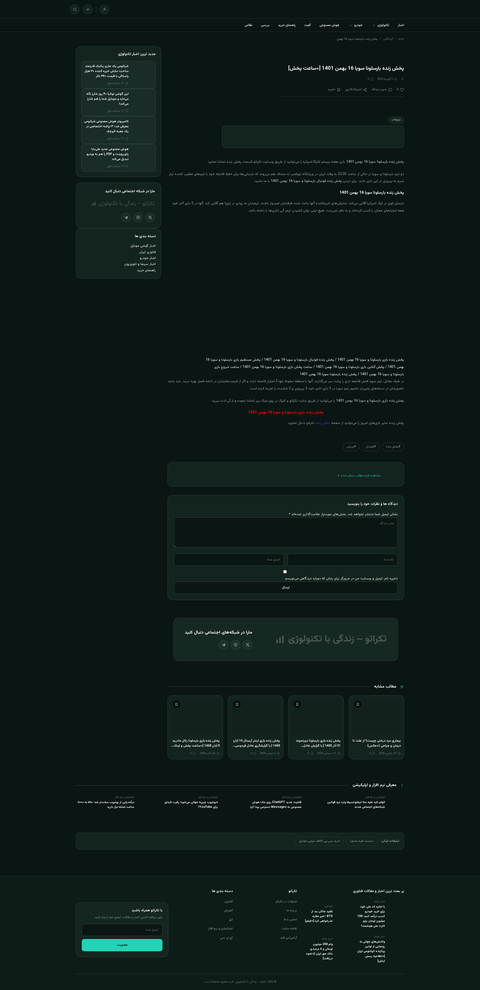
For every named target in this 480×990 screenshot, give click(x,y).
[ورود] (104, 9)
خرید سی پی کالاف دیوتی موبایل (319, 841)
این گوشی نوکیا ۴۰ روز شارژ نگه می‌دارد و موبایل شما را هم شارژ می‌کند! (107, 98)
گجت (307, 25)
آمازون (228, 901)
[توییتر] (247, 645)
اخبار (401, 25)
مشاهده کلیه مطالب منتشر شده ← (359, 475)
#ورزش (351, 446)
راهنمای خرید (287, 25)
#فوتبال (371, 446)
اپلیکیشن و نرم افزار (220, 928)
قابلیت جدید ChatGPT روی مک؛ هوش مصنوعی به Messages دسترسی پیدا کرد (276, 804)
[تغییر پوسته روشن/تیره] (87, 9)
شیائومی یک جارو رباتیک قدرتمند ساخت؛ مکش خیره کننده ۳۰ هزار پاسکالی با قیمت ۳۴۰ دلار (106, 71)
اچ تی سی (226, 937)
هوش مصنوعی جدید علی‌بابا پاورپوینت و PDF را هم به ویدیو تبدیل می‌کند (107, 154)
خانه (401, 39)
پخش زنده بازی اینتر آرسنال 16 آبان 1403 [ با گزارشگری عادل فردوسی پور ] (256, 745)
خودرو (358, 25)
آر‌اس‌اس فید (288, 937)
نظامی (248, 25)
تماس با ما (290, 919)
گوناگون (388, 39)
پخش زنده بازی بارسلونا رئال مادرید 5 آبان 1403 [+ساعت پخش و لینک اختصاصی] (196, 745)
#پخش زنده (393, 446)
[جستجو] (75, 9)
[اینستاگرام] (235, 645)
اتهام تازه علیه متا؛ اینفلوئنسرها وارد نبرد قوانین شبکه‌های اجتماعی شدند (356, 804)
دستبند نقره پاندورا (362, 841)
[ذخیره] (358, 704)
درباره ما (291, 910)
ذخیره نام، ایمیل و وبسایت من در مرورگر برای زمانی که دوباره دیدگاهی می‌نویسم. (341, 578)
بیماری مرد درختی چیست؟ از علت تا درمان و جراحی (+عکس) (376, 743)
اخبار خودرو (148, 258)
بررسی (265, 25)
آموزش (228, 910)
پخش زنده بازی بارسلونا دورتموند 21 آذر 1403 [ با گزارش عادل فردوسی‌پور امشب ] (318, 745)
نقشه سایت (289, 928)
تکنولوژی (383, 25)
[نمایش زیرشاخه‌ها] (373, 25)
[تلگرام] (223, 645)
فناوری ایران (147, 252)
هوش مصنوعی (329, 25)
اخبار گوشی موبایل (143, 245)
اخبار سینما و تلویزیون (140, 264)
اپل (231, 919)
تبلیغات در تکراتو (286, 901)
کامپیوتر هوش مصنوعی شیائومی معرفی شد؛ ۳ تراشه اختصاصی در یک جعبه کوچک (106, 126)
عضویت (122, 945)
